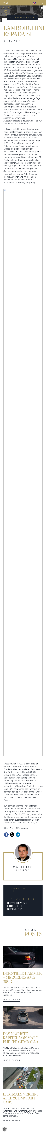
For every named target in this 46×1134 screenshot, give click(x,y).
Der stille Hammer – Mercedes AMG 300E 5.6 (22, 977)
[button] (6, 834)
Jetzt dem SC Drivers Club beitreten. (17, 906)
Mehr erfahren (11, 1000)
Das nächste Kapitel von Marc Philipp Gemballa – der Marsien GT (22, 1037)
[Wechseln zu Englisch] (34, 2)
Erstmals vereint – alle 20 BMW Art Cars (22, 1098)
